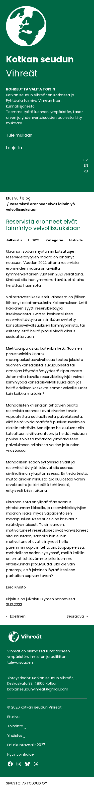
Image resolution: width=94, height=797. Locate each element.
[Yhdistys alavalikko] (24, 737)
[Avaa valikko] (9, 183)
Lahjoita (14, 148)
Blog (26, 198)
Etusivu (12, 198)
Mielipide (75, 240)
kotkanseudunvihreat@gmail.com (37, 689)
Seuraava (75, 616)
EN (86, 165)
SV (85, 159)
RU (86, 171)
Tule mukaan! (20, 135)
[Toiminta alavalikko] (25, 728)
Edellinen (18, 616)
